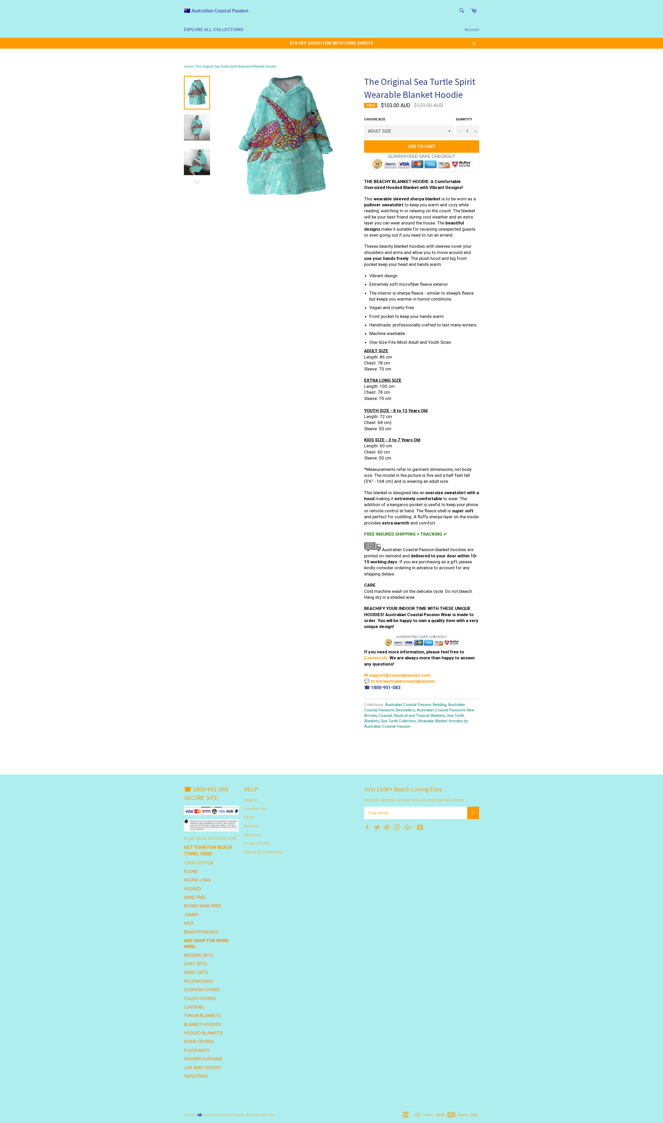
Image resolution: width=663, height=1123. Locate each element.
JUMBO (191, 914)
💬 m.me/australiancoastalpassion (399, 681)
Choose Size (374, 119)
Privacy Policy (257, 843)
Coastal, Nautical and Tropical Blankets (412, 715)
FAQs (249, 817)
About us (252, 834)
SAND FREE (195, 897)
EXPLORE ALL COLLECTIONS (213, 29)
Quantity (464, 119)
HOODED (192, 888)
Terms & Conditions (263, 852)
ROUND (191, 871)
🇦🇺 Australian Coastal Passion (216, 10)
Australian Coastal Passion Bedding (415, 704)
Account (472, 29)
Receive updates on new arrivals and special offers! (414, 800)
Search (250, 800)
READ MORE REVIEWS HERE (210, 838)
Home (188, 66)
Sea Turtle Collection (398, 721)
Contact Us (375, 657)
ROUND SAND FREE (202, 905)
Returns (251, 825)
